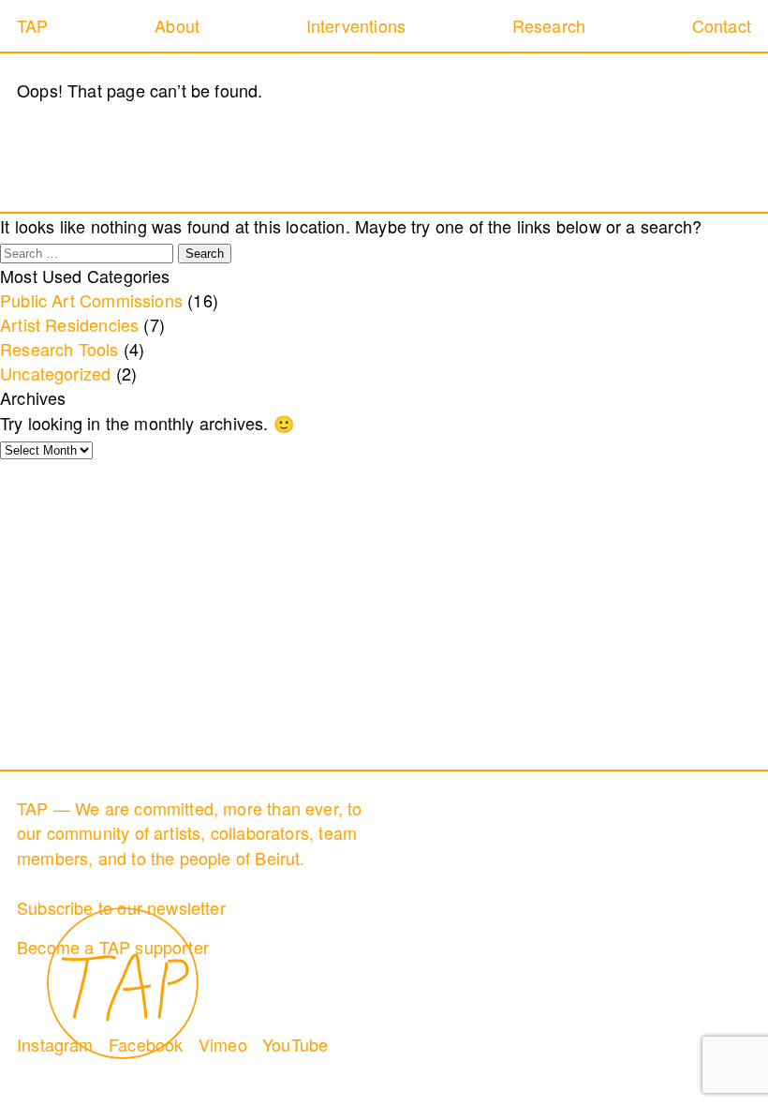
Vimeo (223, 1044)
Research (548, 25)
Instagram (55, 1044)
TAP (33, 25)
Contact (721, 25)
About (177, 25)
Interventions (356, 25)
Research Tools (59, 348)
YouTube (295, 1044)
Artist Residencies (69, 324)
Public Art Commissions (91, 300)
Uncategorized (55, 373)
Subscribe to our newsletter (121, 907)
